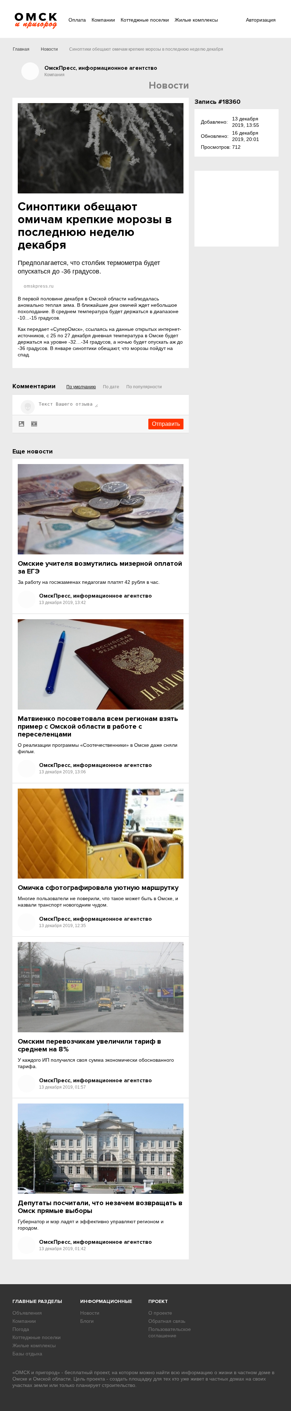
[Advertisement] (236, 208)
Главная (21, 49)
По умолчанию (81, 386)
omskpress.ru (38, 286)
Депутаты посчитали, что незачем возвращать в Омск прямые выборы (100, 1207)
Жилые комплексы (196, 20)
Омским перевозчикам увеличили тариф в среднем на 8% (89, 1045)
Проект (158, 1301)
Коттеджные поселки (145, 20)
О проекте (160, 1313)
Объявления (27, 1313)
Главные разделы (37, 1301)
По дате (111, 386)
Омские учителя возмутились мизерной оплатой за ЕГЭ (100, 567)
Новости (49, 49)
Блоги (87, 1321)
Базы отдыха (27, 1353)
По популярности (144, 386)
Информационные (106, 1301)
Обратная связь (166, 1321)
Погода (20, 1329)
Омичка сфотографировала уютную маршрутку (98, 888)
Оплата (77, 20)
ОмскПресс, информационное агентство (95, 595)
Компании (103, 20)
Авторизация (261, 20)
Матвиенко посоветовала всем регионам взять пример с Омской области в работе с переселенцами (98, 727)
